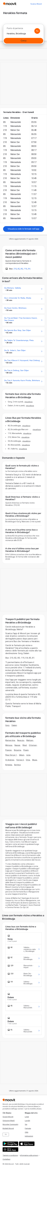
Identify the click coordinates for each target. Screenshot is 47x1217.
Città (26, 1132)
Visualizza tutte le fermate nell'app (23, 229)
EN (6, 1134)
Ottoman (33, 745)
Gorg (7, 725)
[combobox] (23, 29)
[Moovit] (9, 4)
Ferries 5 (20, 760)
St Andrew (9, 760)
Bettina (17, 765)
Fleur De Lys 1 (11, 755)
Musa (34, 760)
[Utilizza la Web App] (10, 1149)
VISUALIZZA (28, 402)
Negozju (20, 740)
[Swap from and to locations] (37, 31)
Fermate (28, 1128)
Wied (24, 745)
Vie (26, 1124)
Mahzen (29, 740)
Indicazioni (29, 1136)
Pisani (26, 750)
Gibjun (21, 755)
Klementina (10, 740)
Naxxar (17, 745)
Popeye (8, 750)
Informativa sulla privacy (29, 1155)
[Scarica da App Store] (26, 1143)
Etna (28, 760)
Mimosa (8, 745)
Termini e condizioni (10, 1155)
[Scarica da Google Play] (10, 1143)
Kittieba (8, 765)
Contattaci (6, 1159)
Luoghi (27, 1121)
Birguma (17, 750)
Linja (28, 755)
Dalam (14, 725)
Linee (27, 1117)
